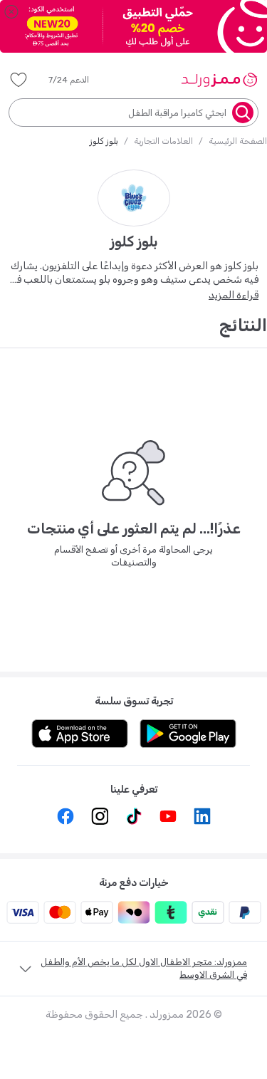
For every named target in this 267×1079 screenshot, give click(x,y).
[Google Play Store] (188, 733)
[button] (79, 80)
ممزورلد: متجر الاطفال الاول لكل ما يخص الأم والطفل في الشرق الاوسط (144, 968)
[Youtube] (168, 816)
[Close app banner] (11, 11)
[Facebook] (65, 816)
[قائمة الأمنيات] (18, 80)
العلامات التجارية (163, 141)
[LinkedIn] (202, 816)
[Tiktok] (133, 816)
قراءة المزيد (233, 295)
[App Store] (79, 733)
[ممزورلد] (218, 79)
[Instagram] (99, 816)
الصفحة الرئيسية (238, 141)
